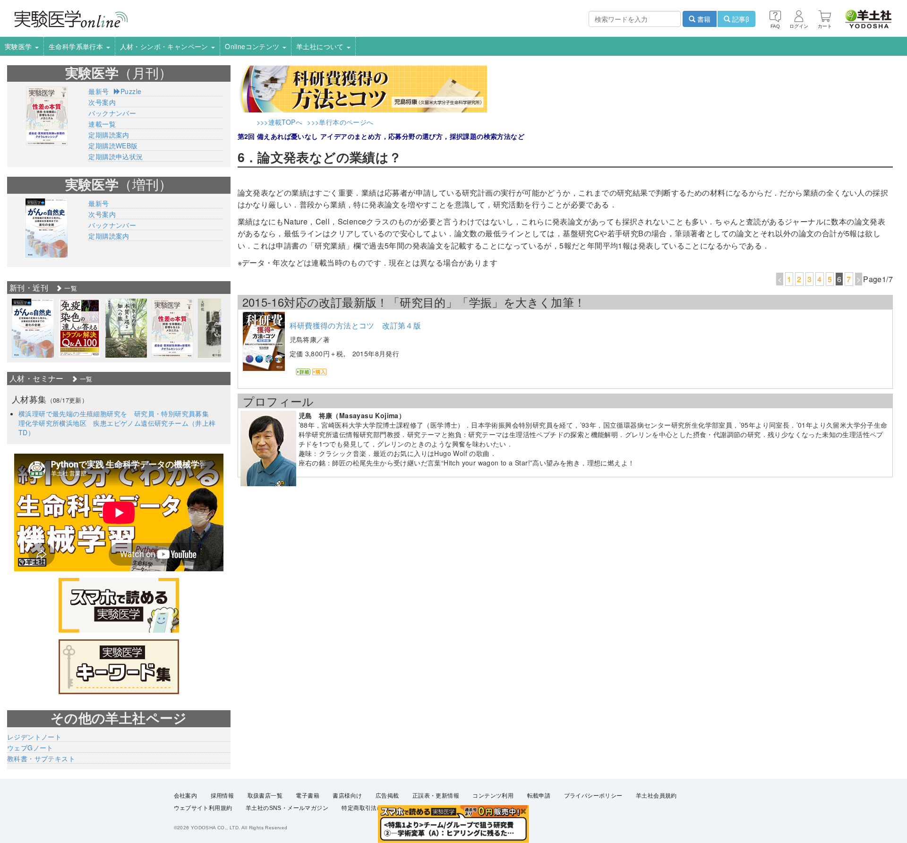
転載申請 (539, 795)
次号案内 (102, 102)
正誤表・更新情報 (435, 795)
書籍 (702, 19)
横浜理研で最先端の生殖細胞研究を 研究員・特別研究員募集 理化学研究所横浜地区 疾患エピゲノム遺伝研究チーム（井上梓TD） (117, 423)
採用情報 (222, 795)
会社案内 (185, 795)
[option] (33, 328)
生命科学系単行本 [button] (77, 46)
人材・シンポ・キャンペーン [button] (165, 46)
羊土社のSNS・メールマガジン (287, 808)
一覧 (69, 288)
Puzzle (130, 91)
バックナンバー (112, 113)
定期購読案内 (108, 134)
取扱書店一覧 (265, 795)
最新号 (98, 91)
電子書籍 (307, 795)
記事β (739, 19)
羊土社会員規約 (656, 795)
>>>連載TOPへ (280, 122)
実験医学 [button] (19, 46)
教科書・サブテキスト (41, 758)
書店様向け (347, 795)
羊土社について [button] (321, 46)
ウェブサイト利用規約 (203, 808)
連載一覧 (102, 124)
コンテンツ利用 (492, 795)
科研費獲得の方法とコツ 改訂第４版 (355, 325)
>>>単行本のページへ (340, 122)
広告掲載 (387, 795)
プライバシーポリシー (593, 795)
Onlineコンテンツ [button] (253, 46)
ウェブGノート (30, 747)
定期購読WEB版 (112, 145)
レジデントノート (34, 736)
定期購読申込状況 (115, 156)
